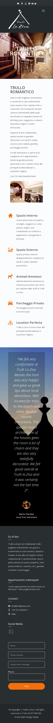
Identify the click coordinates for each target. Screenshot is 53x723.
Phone (11, 672)
